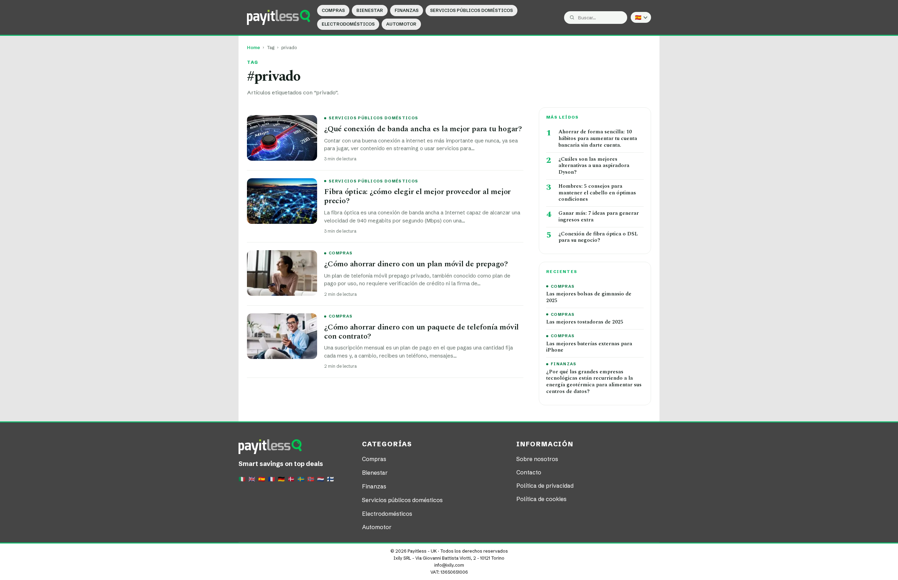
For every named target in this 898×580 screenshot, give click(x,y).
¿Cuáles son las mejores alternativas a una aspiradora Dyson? (593, 166)
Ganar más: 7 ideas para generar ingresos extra (598, 217)
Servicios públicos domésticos (471, 10)
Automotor (401, 24)
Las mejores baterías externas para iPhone (589, 347)
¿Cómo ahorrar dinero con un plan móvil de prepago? (416, 264)
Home (253, 47)
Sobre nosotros (537, 458)
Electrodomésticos (348, 24)
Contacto (528, 472)
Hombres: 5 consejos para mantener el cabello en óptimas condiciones (597, 193)
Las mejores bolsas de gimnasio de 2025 (588, 297)
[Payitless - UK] (278, 17)
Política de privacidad (545, 485)
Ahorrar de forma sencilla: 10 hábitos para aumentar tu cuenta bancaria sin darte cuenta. (597, 138)
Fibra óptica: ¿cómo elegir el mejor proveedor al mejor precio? (417, 196)
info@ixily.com (449, 565)
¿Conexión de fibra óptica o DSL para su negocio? (598, 237)
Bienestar (369, 10)
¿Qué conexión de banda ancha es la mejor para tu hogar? (423, 129)
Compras (333, 10)
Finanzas (406, 10)
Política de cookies (541, 498)
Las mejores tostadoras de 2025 (584, 322)
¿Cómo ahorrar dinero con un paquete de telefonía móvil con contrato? (421, 331)
